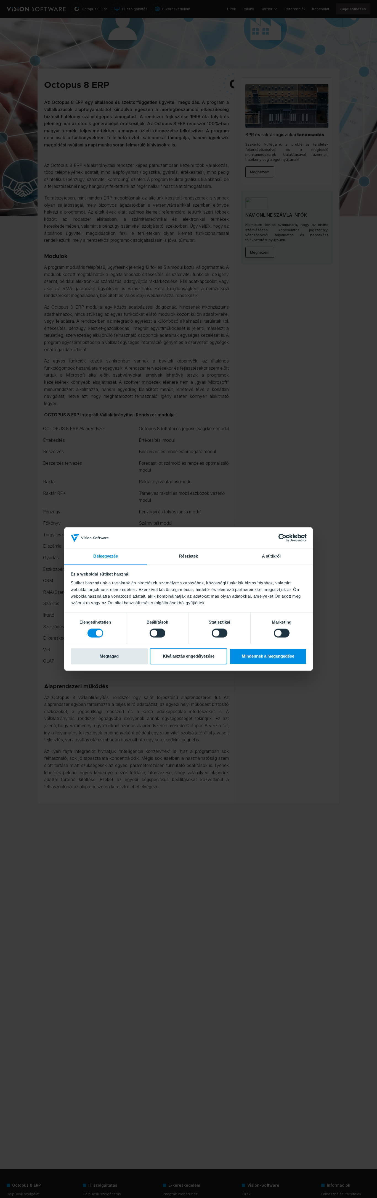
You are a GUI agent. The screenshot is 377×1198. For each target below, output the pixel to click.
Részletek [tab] (188, 556)
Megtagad (109, 656)
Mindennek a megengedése (268, 656)
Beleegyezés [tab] (105, 556)
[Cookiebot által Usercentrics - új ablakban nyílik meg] (282, 538)
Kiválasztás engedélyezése (188, 656)
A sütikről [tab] (271, 556)
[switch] (157, 633)
